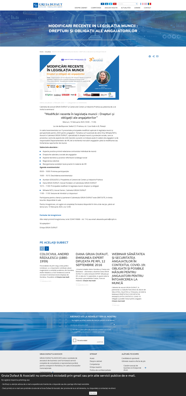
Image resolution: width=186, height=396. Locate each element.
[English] (145, 4)
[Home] (47, 5)
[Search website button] (136, 3)
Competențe (95, 364)
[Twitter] (110, 4)
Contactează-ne (45, 372)
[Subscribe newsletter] (114, 324)
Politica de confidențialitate (100, 370)
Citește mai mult (62, 277)
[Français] (141, 4)
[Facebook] (102, 4)
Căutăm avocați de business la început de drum (132, 368)
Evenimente (82, 103)
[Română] (149, 4)
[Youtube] (114, 4)
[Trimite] (153, 56)
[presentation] (47, 248)
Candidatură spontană (130, 358)
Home (41, 52)
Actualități (48, 52)
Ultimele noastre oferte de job (133, 361)
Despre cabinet (96, 361)
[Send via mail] (157, 56)
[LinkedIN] (106, 4)
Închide (93, 393)
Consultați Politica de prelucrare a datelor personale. (87, 332)
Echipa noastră (96, 367)
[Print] (150, 56)
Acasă (92, 358)
